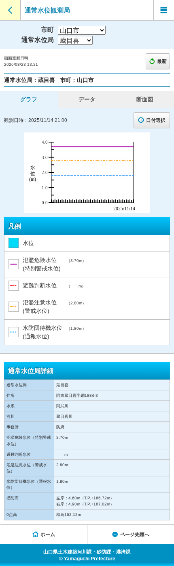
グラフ (28, 99)
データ (87, 99)
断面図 (144, 99)
